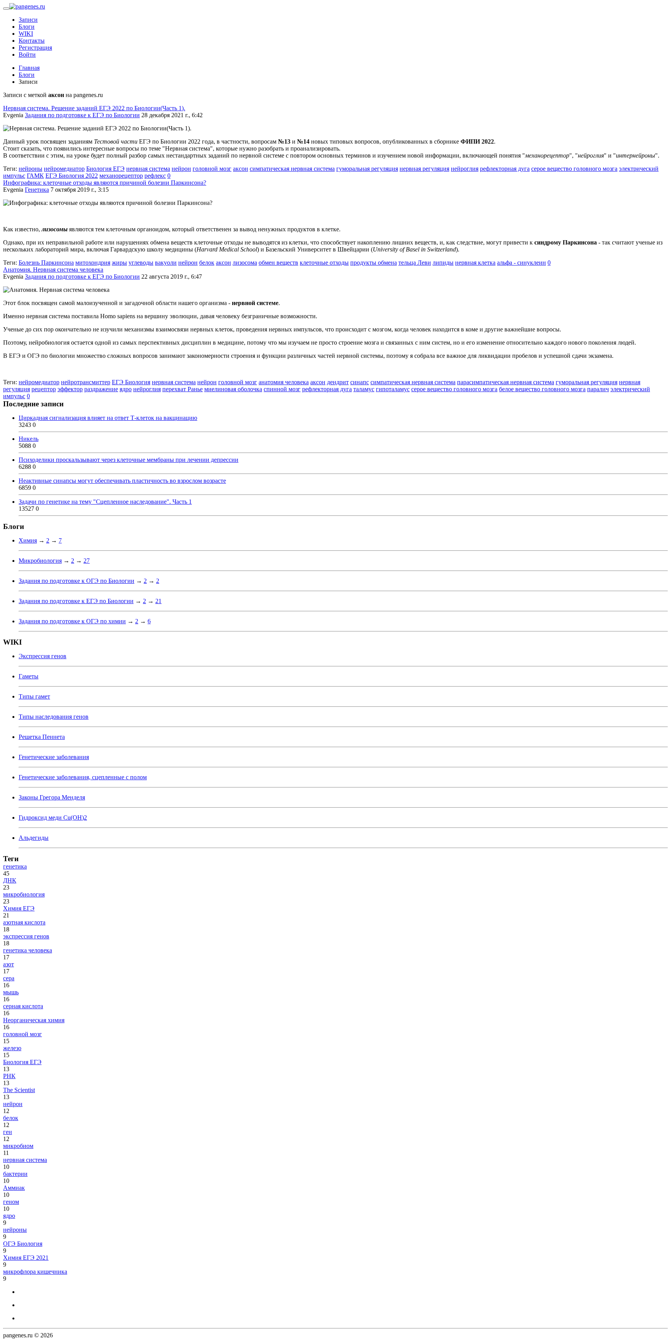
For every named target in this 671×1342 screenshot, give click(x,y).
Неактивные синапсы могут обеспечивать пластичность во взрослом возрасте (122, 480)
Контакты (32, 40)
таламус (363, 389)
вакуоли (166, 262)
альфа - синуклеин (521, 262)
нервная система (148, 168)
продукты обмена (373, 262)
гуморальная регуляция (367, 168)
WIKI (26, 33)
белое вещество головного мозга (542, 389)
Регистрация (35, 47)
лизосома (245, 262)
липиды (443, 262)
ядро (126, 389)
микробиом (18, 1146)
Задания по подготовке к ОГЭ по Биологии (76, 580)
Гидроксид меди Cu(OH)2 (53, 817)
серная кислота (23, 1006)
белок (206, 262)
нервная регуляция (424, 168)
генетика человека (27, 950)
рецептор (43, 389)
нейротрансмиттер (85, 382)
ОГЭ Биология (22, 1243)
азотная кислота (24, 922)
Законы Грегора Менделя (52, 797)
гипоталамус (393, 389)
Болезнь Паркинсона (46, 262)
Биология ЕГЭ (105, 168)
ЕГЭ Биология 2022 (71, 175)
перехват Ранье (182, 389)
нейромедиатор (64, 168)
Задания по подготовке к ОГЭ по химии (72, 621)
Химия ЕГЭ (19, 908)
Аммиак (14, 1187)
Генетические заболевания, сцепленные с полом (83, 777)
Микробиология (40, 560)
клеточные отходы (324, 262)
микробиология (24, 894)
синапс (359, 382)
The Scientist (19, 1090)
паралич (598, 389)
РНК (9, 1076)
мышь (11, 992)
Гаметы (28, 676)
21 (158, 601)
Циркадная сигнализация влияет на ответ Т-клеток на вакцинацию (108, 417)
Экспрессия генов (42, 656)
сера (8, 978)
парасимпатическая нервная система (505, 382)
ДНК (9, 880)
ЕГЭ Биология (131, 382)
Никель (28, 438)
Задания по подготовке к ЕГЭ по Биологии (82, 115)
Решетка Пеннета (42, 736)
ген (7, 1132)
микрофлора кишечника (35, 1271)
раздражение (101, 389)
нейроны (30, 168)
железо (12, 1048)
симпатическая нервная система (292, 168)
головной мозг (212, 168)
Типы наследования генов (54, 716)
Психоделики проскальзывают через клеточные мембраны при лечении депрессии (128, 459)
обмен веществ (278, 262)
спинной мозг (282, 389)
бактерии (15, 1173)
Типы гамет (34, 696)
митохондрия (92, 262)
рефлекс (155, 175)
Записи (28, 19)
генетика (15, 866)
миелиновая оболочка (233, 389)
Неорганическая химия (33, 1020)
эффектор (70, 389)
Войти (27, 54)
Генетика (37, 189)
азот (8, 964)
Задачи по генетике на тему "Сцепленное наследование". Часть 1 (105, 501)
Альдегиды (34, 837)
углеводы (141, 262)
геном (11, 1201)
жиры (119, 262)
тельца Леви (414, 262)
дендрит (338, 382)
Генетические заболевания (54, 757)
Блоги (27, 26)
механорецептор (121, 175)
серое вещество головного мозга (574, 168)
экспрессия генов (26, 936)
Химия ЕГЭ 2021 (26, 1257)
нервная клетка (475, 262)
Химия (28, 540)
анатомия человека (284, 382)
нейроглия (464, 168)
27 (86, 560)
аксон (240, 168)
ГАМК (35, 175)
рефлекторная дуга (505, 168)
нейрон (181, 168)
